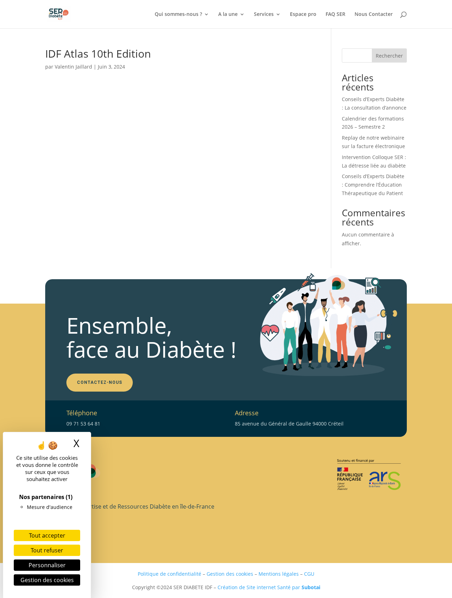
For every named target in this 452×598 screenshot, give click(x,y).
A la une (228, 14)
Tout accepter (47, 535)
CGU (309, 573)
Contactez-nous (99, 382)
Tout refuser (47, 550)
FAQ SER (335, 14)
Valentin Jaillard (73, 66)
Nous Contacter (374, 14)
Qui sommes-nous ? (178, 14)
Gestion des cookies (230, 573)
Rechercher (389, 55)
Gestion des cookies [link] (47, 580)
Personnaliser (47, 565)
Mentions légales (278, 573)
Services (264, 14)
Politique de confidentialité (169, 573)
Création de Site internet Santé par (269, 587)
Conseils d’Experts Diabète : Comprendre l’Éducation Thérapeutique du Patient (373, 185)
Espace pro (303, 14)
